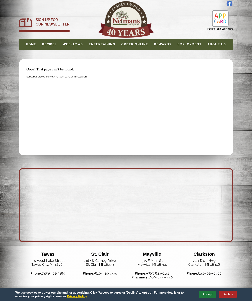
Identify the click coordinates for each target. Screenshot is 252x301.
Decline (228, 294)
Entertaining (102, 44)
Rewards (163, 44)
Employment (189, 44)
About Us (217, 44)
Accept (208, 294)
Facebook (229, 3)
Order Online (134, 44)
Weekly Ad (73, 44)
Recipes (49, 44)
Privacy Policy (77, 296)
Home (31, 44)
